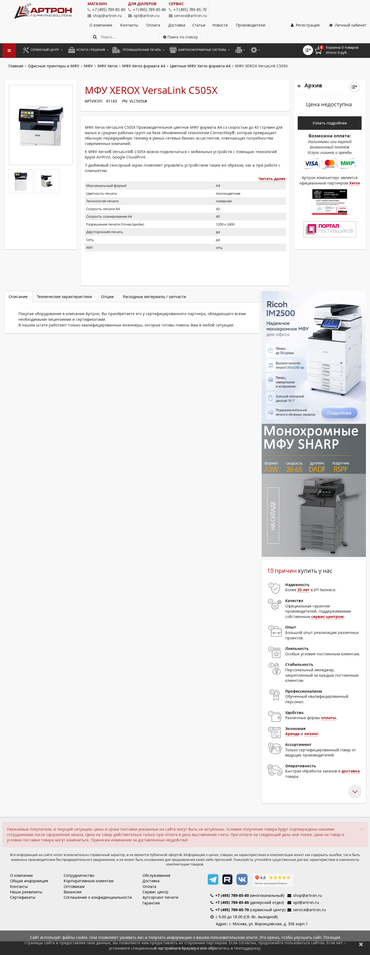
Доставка (176, 25)
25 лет (303, 589)
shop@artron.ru (107, 15)
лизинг (311, 733)
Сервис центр (155, 891)
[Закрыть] (361, 944)
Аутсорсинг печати (160, 897)
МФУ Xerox (108, 65)
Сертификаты (22, 897)
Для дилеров (142, 3)
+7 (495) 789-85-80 (232, 895)
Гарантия (151, 903)
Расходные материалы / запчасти (154, 296)
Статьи (198, 25)
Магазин (97, 3)
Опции (107, 296)
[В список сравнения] (308, 50)
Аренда (292, 733)
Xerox (354, 183)
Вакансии (73, 891)
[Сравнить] (354, 87)
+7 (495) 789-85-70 (232, 909)
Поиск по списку (182, 36)
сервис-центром (327, 616)
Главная (15, 65)
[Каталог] (43, 11)
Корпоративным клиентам (88, 880)
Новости (220, 25)
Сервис (176, 3)
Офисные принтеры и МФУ (53, 65)
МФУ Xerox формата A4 (143, 65)
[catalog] (9, 50)
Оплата (153, 25)
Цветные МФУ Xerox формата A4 (200, 65)
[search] (95, 37)
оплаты (328, 717)
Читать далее (272, 178)
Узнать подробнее (330, 122)
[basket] (340, 50)
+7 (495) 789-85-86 (232, 902)
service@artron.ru (190, 15)
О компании (101, 25)
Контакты (129, 25)
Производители (250, 25)
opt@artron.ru (147, 15)
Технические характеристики (64, 296)
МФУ (88, 65)
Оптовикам (74, 886)
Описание (18, 296)
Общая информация (29, 880)
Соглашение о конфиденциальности (98, 897)
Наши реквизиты (26, 891)
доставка (351, 771)
